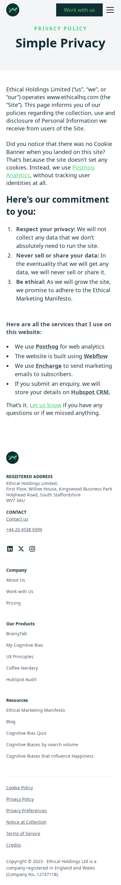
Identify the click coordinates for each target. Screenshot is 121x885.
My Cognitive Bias (24, 645)
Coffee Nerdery (22, 668)
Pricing (13, 603)
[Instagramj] (32, 549)
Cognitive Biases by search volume (42, 744)
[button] (109, 9)
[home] (12, 9)
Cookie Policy (19, 787)
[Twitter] (21, 549)
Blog (11, 721)
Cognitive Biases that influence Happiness (50, 756)
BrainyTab (16, 633)
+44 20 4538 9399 (24, 529)
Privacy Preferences (26, 810)
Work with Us (20, 591)
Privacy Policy (20, 799)
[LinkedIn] (10, 549)
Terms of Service (23, 833)
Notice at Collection (26, 822)
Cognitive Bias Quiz (26, 733)
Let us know (45, 405)
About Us (15, 580)
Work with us (79, 10)
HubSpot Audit (21, 679)
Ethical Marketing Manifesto (35, 710)
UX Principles (20, 656)
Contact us (17, 519)
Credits (13, 845)
